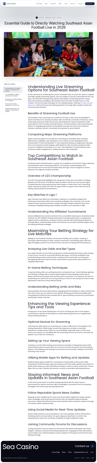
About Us (77, 458)
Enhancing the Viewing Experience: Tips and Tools (12, 104)
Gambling (59, 17)
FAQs (70, 452)
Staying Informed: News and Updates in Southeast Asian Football (12, 110)
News (64, 452)
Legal (92, 458)
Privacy (83, 458)
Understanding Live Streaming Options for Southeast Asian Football (12, 90)
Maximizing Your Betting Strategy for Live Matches (13, 100)
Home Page (56, 452)
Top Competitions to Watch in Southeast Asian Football (12, 95)
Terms (88, 458)
